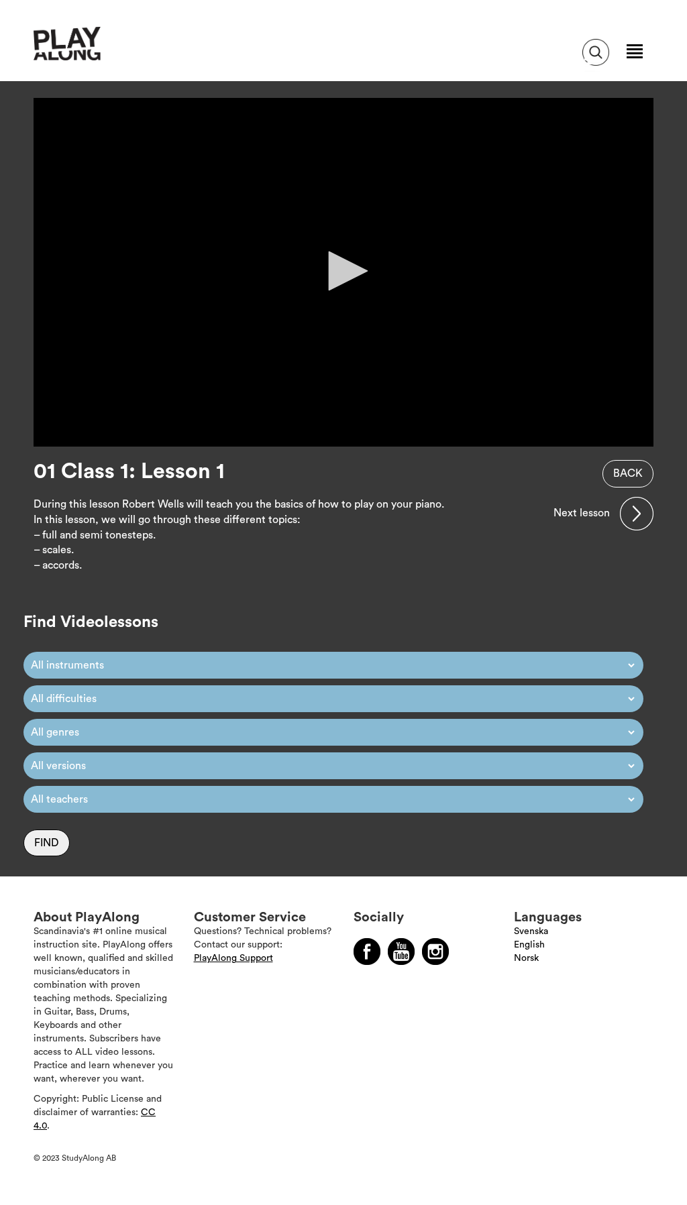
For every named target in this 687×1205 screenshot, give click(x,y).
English (529, 945)
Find (46, 843)
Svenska (531, 931)
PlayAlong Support (233, 958)
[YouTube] (401, 951)
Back (628, 473)
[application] (343, 272)
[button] (343, 270)
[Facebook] (367, 951)
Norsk (526, 958)
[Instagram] (435, 951)
